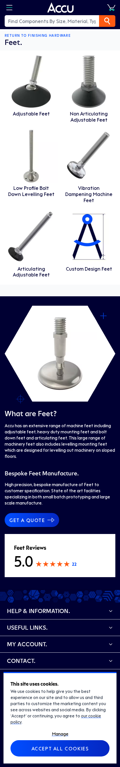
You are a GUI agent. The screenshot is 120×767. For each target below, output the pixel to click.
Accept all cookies (60, 748)
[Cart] (111, 7)
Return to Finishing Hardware (38, 36)
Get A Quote (27, 520)
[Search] (107, 21)
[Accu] (60, 7)
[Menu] (9, 7)
